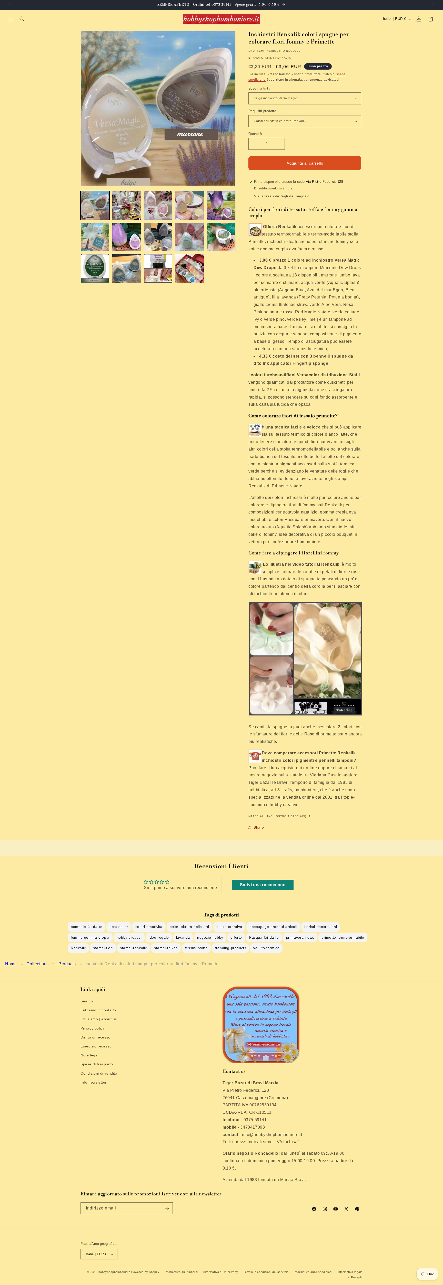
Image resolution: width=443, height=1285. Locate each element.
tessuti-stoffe (196, 948)
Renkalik (78, 948)
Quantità (255, 134)
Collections (37, 964)
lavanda (183, 937)
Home (11, 964)
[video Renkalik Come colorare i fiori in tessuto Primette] (305, 715)
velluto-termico (266, 948)
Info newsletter (93, 1082)
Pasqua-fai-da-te (264, 937)
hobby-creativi (129, 937)
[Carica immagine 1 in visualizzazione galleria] (94, 205)
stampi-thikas (166, 948)
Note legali (89, 1055)
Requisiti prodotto (262, 111)
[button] (10, 19)
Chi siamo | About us (98, 1019)
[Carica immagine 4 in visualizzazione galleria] (189, 205)
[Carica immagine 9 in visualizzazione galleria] (189, 236)
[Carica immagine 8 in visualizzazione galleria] (158, 236)
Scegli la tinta (259, 88)
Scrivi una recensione (263, 885)
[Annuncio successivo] (433, 5)
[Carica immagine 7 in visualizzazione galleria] (126, 236)
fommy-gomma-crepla (90, 937)
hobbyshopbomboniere (114, 1271)
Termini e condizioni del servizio (265, 1271)
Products (67, 964)
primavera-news (300, 937)
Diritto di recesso (95, 1037)
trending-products (230, 948)
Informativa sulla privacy (220, 1271)
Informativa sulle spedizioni (313, 1271)
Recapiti (357, 1277)
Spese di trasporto (96, 1064)
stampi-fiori (103, 948)
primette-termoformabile (342, 937)
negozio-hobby (210, 937)
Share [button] (259, 827)
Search (86, 1001)
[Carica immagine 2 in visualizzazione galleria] (126, 205)
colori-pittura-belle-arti (189, 927)
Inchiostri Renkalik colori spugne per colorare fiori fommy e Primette (152, 964)
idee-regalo (159, 937)
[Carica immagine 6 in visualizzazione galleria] (94, 236)
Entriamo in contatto (98, 1010)
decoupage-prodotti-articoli (273, 927)
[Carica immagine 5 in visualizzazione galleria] (221, 205)
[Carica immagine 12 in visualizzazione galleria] (126, 268)
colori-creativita (149, 927)
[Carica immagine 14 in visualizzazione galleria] (189, 268)
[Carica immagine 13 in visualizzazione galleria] (158, 268)
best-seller (118, 927)
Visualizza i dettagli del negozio (282, 196)
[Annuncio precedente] (10, 5)
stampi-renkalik (133, 948)
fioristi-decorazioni (320, 927)
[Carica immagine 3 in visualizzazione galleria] (158, 205)
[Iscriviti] (167, 1208)
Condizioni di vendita (98, 1073)
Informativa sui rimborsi (181, 1271)
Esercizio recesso (96, 1046)
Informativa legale (350, 1271)
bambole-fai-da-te (86, 927)
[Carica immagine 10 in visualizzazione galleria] (221, 236)
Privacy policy (92, 1028)
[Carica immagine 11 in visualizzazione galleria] (94, 268)
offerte (236, 937)
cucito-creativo (229, 927)
